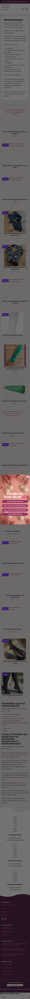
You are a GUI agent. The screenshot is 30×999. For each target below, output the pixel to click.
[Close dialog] (28, 477)
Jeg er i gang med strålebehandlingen (15, 510)
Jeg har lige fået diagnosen (15, 501)
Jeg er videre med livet (15, 514)
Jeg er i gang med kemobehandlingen (15, 505)
